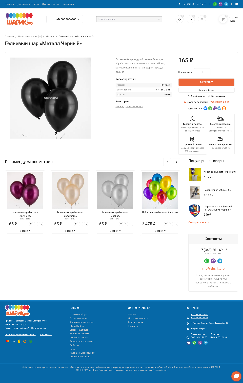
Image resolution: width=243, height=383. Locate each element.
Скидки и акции (135, 322)
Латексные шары (27, 36)
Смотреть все (197, 222)
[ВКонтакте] (205, 108)
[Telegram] (219, 108)
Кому (72, 349)
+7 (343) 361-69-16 (192, 4)
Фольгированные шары (82, 322)
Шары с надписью (79, 330)
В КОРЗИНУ (206, 82)
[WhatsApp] (210, 108)
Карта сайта (46, 334)
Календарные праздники (82, 353)
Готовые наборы (78, 314)
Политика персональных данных (20, 334)
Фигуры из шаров (79, 337)
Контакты (133, 326)
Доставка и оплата (138, 318)
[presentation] (167, 162)
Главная (9, 36)
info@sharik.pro (213, 268)
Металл (50, 36)
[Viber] (215, 108)
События (74, 345)
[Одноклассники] (224, 108)
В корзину (25, 231)
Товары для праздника (82, 341)
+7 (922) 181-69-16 (199, 318)
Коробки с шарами (79, 333)
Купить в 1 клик (206, 90)
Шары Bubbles (77, 326)
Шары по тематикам (80, 356)
